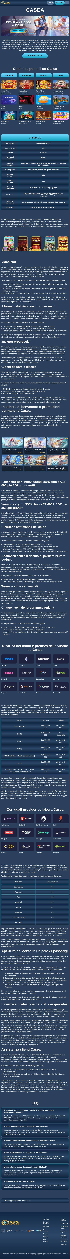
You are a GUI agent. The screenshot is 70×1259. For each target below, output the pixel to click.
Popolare (8, 75)
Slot (59, 75)
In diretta (25, 75)
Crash (42, 75)
